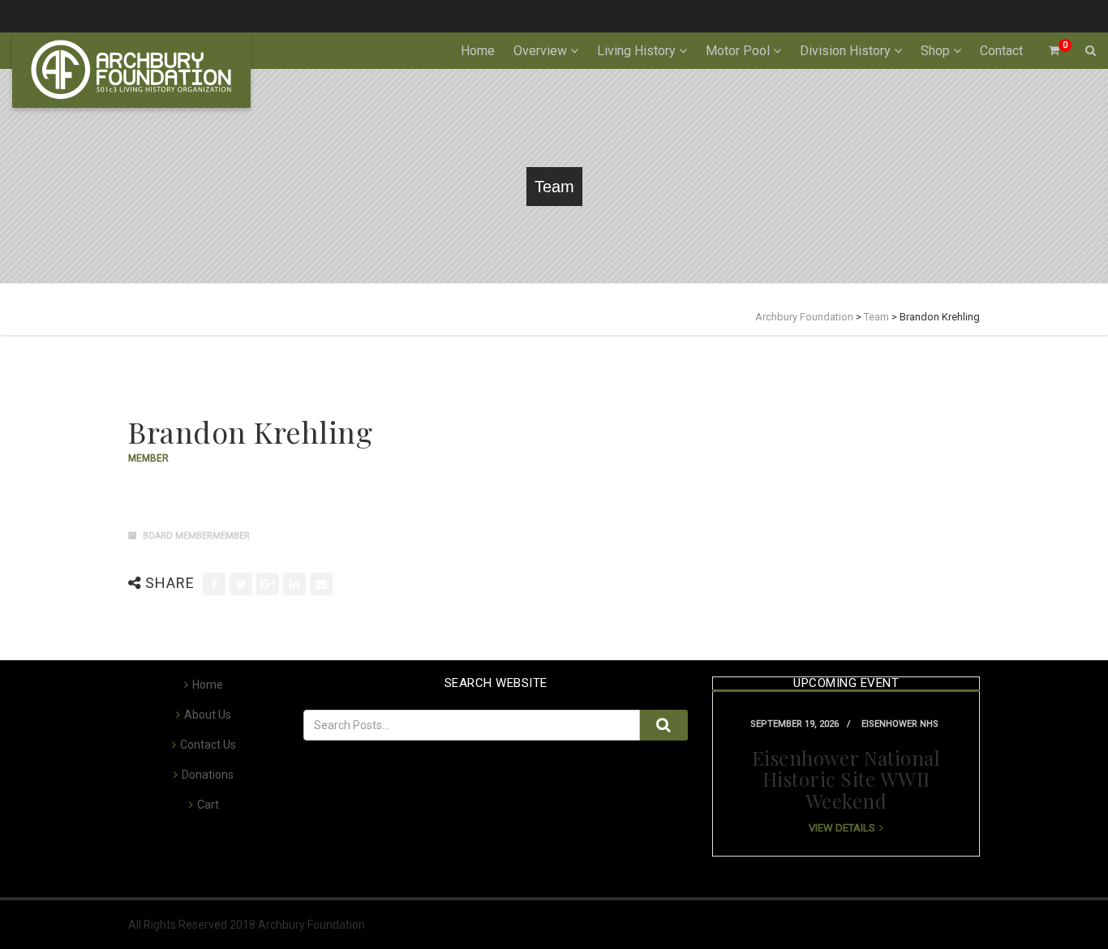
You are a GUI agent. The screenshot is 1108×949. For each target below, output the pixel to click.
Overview (540, 50)
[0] (1047, 50)
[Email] (321, 584)
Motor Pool (738, 50)
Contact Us (208, 744)
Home (478, 50)
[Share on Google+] (267, 584)
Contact (1001, 50)
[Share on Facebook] (214, 584)
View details (842, 828)
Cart (208, 804)
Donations (208, 774)
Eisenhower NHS (899, 724)
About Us (207, 714)
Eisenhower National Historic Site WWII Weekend (846, 779)
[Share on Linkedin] (294, 584)
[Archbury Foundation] (131, 70)
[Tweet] (241, 584)
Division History (845, 50)
